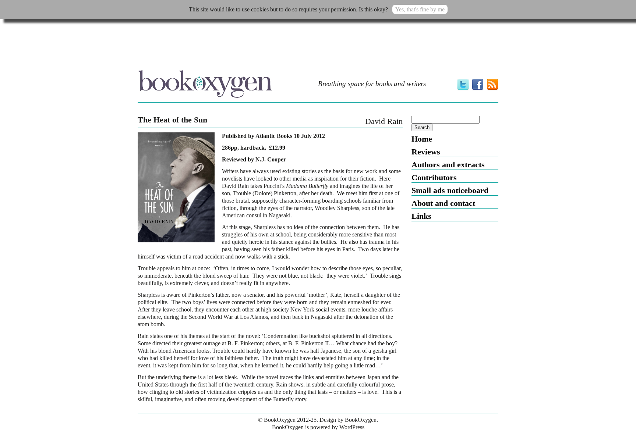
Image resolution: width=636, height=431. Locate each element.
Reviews (425, 151)
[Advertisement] (318, 46)
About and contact (443, 203)
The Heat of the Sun (172, 120)
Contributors (434, 177)
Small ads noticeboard (449, 190)
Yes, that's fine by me (420, 9)
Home (421, 138)
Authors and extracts (448, 164)
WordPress (351, 427)
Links (421, 216)
